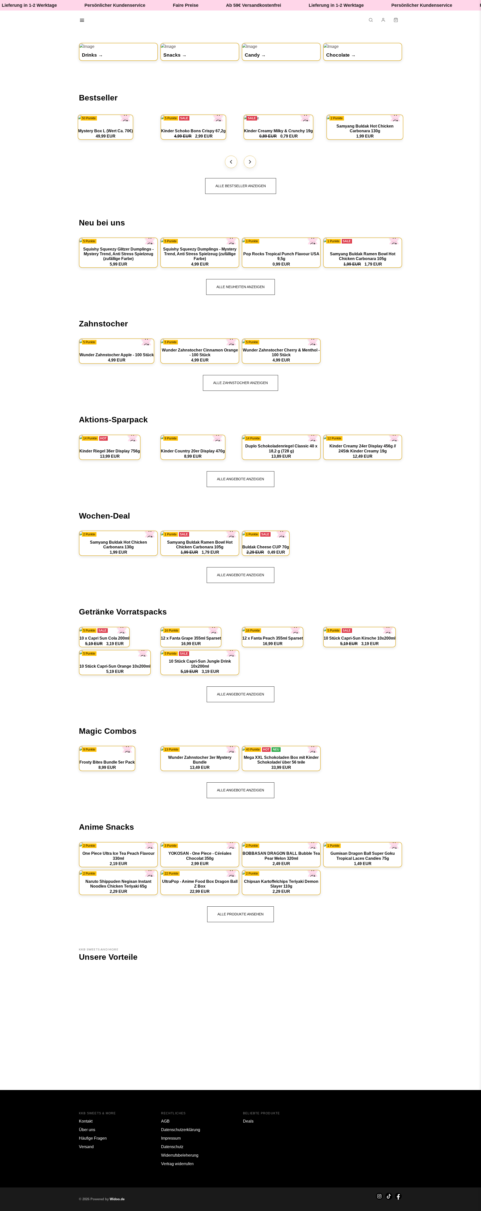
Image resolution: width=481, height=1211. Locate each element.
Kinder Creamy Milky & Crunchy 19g (278, 131)
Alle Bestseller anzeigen (240, 186)
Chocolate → (341, 55)
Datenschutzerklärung (180, 1130)
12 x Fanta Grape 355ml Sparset (191, 638)
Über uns (87, 1130)
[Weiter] (250, 162)
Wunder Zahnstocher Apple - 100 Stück (116, 355)
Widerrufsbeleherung (179, 1155)
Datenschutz (172, 1147)
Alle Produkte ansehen (240, 914)
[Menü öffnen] (82, 21)
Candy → (255, 55)
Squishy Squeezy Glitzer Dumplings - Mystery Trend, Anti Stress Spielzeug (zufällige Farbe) (118, 254)
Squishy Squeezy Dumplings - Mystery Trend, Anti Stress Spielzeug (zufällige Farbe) (199, 254)
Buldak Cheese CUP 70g (265, 547)
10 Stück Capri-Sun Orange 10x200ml (114, 666)
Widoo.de (117, 1199)
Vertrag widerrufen (177, 1164)
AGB (165, 1121)
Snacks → (175, 55)
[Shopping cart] (396, 21)
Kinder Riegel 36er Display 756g (109, 451)
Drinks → (92, 55)
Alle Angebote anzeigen (240, 479)
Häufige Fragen (93, 1138)
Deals (248, 1121)
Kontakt (85, 1121)
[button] (371, 21)
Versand (86, 1147)
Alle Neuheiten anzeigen (240, 287)
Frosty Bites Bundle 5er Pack (107, 762)
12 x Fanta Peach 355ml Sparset (272, 638)
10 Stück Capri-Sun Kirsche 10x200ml (359, 638)
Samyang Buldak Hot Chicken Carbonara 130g (365, 128)
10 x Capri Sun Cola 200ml (104, 638)
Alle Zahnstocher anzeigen (240, 383)
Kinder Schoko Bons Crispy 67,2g (193, 131)
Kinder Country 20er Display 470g (193, 451)
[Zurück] (231, 162)
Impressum (171, 1138)
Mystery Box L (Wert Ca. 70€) (105, 131)
